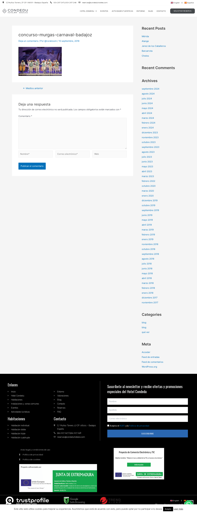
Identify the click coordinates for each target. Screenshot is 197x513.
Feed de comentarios (152, 362)
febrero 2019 (148, 234)
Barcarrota (147, 51)
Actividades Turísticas (122, 11)
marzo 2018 (148, 283)
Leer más (178, 509)
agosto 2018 (148, 258)
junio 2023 (147, 161)
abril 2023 (147, 171)
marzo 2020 (148, 190)
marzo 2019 (148, 229)
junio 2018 (147, 268)
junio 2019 (147, 215)
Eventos (104, 11)
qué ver (146, 332)
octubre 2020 (148, 186)
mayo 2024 (147, 108)
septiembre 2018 (150, 254)
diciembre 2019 (149, 200)
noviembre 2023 (150, 137)
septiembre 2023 (150, 147)
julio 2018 (147, 263)
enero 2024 (148, 127)
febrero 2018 (148, 288)
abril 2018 (147, 278)
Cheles (145, 55)
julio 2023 (147, 156)
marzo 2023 (148, 176)
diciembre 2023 (150, 132)
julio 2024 (147, 98)
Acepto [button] (168, 509)
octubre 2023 (149, 142)
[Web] (109, 154)
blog (144, 322)
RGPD (122, 426)
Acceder (146, 352)
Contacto (161, 11)
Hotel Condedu (87, 11)
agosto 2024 (148, 93)
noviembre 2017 (150, 302)
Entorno (141, 11)
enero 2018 (147, 292)
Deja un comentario (28, 41)
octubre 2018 (148, 249)
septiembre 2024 (150, 88)
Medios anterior (33, 88)
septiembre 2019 (150, 210)
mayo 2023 (147, 166)
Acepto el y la (129, 426)
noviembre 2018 (150, 244)
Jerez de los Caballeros (154, 46)
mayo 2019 (147, 220)
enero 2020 (148, 195)
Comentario (25, 116)
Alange (145, 41)
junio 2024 (147, 103)
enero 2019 (147, 239)
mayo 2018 (147, 273)
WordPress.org (149, 366)
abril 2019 (147, 224)
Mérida (145, 36)
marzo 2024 (148, 118)
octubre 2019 (148, 205)
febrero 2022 (148, 181)
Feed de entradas (151, 357)
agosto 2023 (148, 152)
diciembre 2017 (149, 297)
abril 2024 (147, 113)
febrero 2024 (148, 122)
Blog (150, 11)
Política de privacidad (139, 426)
